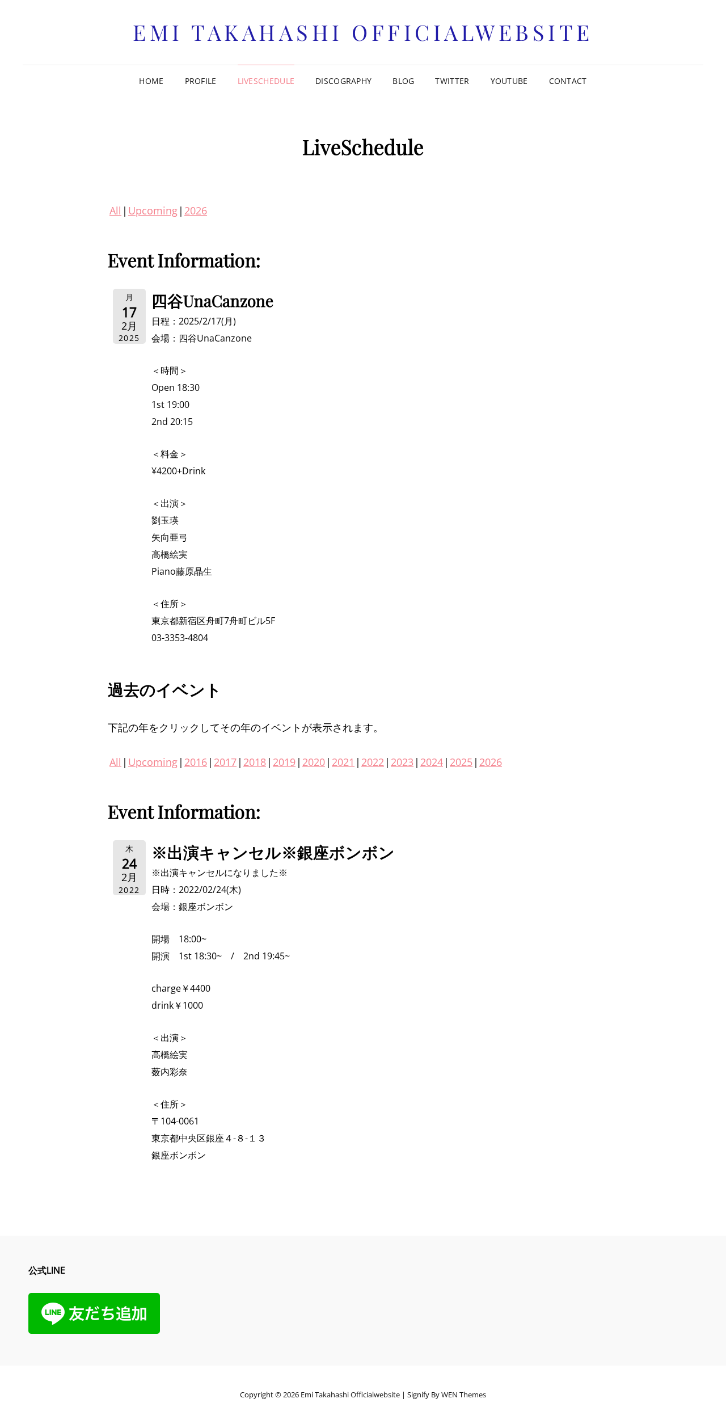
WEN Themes (463, 1394)
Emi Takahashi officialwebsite (363, 32)
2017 (225, 762)
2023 (402, 762)
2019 (284, 762)
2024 (431, 762)
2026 (195, 210)
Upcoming (153, 210)
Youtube (509, 80)
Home (151, 80)
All (115, 210)
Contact (568, 80)
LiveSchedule (266, 80)
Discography (343, 80)
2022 (372, 762)
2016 (195, 762)
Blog (403, 80)
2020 (313, 762)
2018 (254, 762)
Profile (201, 80)
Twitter (452, 80)
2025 (461, 762)
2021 (343, 762)
